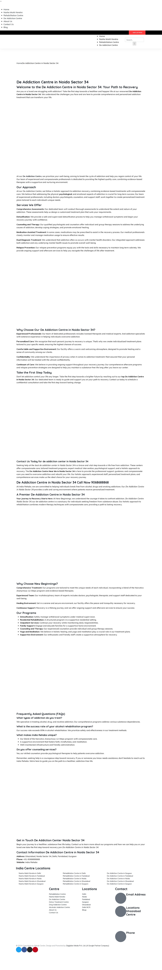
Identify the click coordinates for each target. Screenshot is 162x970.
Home (19, 63)
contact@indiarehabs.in (137, 898)
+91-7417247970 (134, 937)
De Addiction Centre (32, 176)
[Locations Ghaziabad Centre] (120, 911)
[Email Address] (120, 898)
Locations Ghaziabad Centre (133, 911)
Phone (130, 932)
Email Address (136, 894)
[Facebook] (24, 949)
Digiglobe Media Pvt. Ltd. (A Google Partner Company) (87, 945)
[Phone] (120, 936)
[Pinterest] (35, 949)
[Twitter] (18, 949)
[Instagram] (30, 949)
